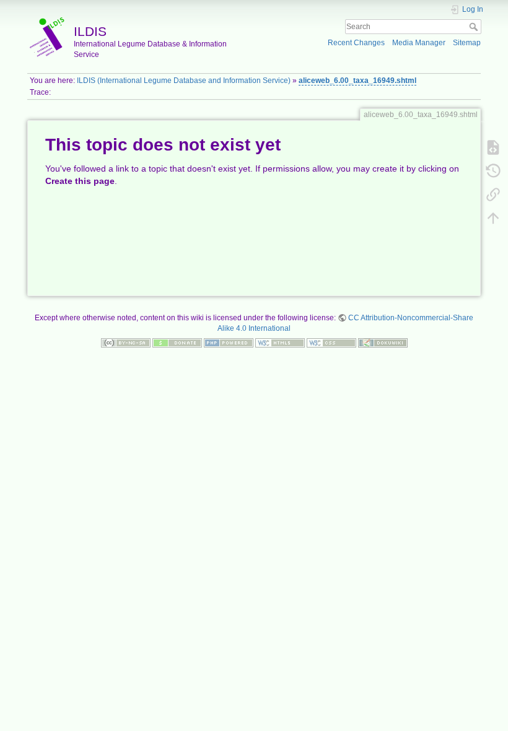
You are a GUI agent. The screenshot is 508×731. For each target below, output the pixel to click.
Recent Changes (356, 42)
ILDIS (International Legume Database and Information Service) (184, 80)
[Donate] (177, 342)
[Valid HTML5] (280, 342)
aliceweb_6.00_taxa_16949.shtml (357, 80)
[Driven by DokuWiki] (383, 342)
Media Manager (418, 42)
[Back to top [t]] (493, 217)
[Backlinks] (493, 194)
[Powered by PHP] (228, 342)
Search (475, 26)
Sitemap (467, 42)
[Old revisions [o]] (493, 170)
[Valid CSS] (331, 342)
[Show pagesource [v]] (493, 147)
